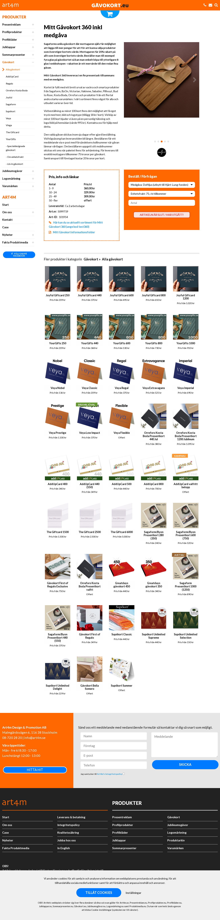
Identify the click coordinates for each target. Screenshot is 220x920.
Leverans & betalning (71, 817)
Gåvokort (8, 62)
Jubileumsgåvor (12, 171)
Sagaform (11, 104)
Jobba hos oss (66, 840)
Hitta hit (35, 770)
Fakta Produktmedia (15, 242)
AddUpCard (12, 76)
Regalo (9, 83)
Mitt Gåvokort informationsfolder (74, 232)
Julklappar (8, 47)
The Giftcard (12, 132)
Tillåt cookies (98, 893)
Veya (8, 118)
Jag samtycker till (102, 774)
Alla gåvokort (13, 69)
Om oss (7, 212)
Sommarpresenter (13, 54)
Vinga (9, 125)
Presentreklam (11, 24)
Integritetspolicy (68, 825)
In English (63, 848)
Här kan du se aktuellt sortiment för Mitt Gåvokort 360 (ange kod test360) (76, 224)
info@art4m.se (34, 738)
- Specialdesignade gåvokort (15, 148)
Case (5, 227)
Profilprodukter (12, 32)
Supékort (10, 111)
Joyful (9, 97)
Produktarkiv (176, 840)
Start (5, 204)
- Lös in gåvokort (14, 163)
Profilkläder (9, 39)
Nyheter (7, 234)
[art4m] (12, 5)
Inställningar (133, 892)
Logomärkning (11, 178)
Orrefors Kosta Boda (17, 90)
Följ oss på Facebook (20, 254)
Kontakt (7, 219)
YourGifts (11, 139)
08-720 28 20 (12, 738)
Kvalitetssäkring (68, 832)
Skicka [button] (185, 765)
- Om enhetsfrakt (14, 156)
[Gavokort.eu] (110, 5)
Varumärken (10, 186)
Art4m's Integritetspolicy (110, 774)
